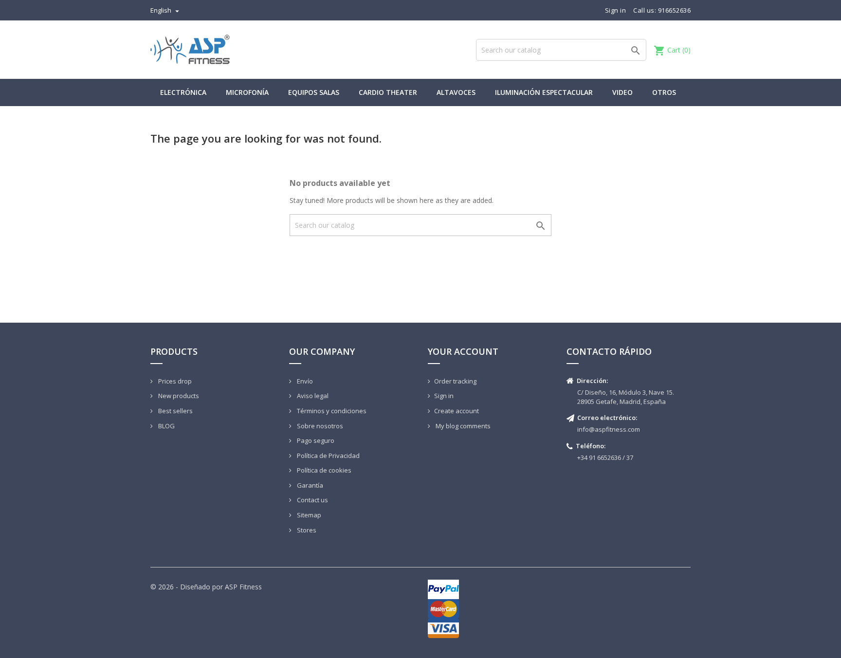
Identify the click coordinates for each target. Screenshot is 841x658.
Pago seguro (314, 440)
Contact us (311, 499)
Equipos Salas (313, 92)
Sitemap (308, 515)
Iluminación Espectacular (544, 92)
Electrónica (183, 92)
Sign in (444, 395)
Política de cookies (323, 470)
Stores (305, 530)
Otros (664, 92)
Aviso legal (312, 395)
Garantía (309, 485)
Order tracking (455, 381)
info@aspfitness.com (608, 429)
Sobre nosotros (319, 425)
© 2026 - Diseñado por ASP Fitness (206, 586)
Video (622, 92)
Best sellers (175, 410)
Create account (456, 410)
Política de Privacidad (327, 455)
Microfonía (247, 92)
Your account (463, 351)
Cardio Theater (388, 92)
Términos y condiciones (330, 410)
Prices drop (174, 381)
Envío (304, 381)
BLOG (166, 425)
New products (178, 395)
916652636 (674, 10)
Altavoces (456, 92)
